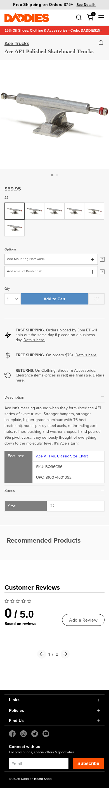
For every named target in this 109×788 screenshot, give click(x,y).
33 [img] (54, 207)
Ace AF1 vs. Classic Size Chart (62, 456)
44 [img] (34, 207)
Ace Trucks (16, 43)
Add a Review (83, 620)
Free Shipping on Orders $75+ (54, 4)
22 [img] (15, 207)
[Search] (78, 17)
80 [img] (94, 207)
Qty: (7, 288)
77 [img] (15, 223)
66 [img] (74, 207)
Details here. (34, 340)
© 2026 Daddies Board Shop (30, 778)
